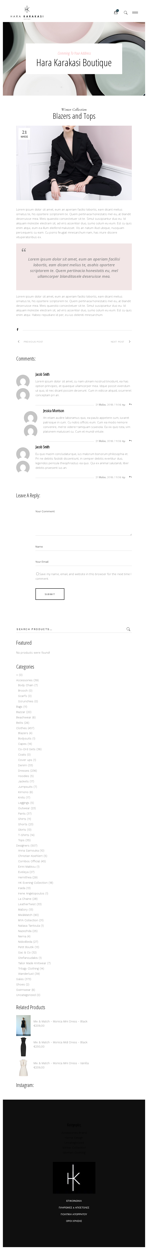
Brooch (23, 690)
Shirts (22, 819)
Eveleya (23, 872)
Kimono (23, 792)
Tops (21, 840)
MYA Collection (28, 920)
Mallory (23, 909)
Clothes (21, 728)
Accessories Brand (74, 1132)
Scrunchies (25, 701)
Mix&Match (25, 915)
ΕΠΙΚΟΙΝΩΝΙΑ (74, 1201)
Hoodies (23, 776)
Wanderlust (26, 973)
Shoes (20, 984)
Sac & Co (24, 952)
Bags (19, 706)
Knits (21, 797)
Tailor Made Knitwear (32, 963)
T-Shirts (23, 835)
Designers (22, 845)
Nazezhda (24, 931)
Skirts (22, 829)
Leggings (23, 803)
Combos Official (29, 861)
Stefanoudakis (28, 958)
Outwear (24, 808)
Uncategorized (26, 995)
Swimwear (23, 990)
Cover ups (25, 760)
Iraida (21, 888)
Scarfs (22, 696)
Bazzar (20, 712)
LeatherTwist (27, 904)
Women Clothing (74, 1152)
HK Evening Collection (33, 882)
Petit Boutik (26, 947)
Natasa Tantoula (29, 925)
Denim (22, 765)
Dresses (23, 770)
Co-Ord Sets (26, 749)
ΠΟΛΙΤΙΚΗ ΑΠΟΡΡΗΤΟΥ (74, 1214)
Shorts (22, 824)
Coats (22, 754)
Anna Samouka (28, 850)
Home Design (74, 1137)
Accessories (24, 680)
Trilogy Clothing (28, 968)
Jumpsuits (25, 787)
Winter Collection (74, 109)
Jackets (23, 781)
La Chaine (24, 899)
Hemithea (24, 877)
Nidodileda (25, 941)
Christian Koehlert (30, 856)
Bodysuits (24, 738)
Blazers (23, 733)
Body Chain (25, 685)
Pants (22, 813)
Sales (20, 979)
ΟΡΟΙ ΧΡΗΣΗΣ (74, 1221)
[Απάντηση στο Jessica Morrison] (130, 441)
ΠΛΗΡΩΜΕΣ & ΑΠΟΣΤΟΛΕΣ (74, 1207)
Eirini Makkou (27, 866)
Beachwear (23, 717)
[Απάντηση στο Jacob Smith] (130, 404)
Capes (22, 744)
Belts (19, 723)
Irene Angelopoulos (31, 893)
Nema (22, 936)
